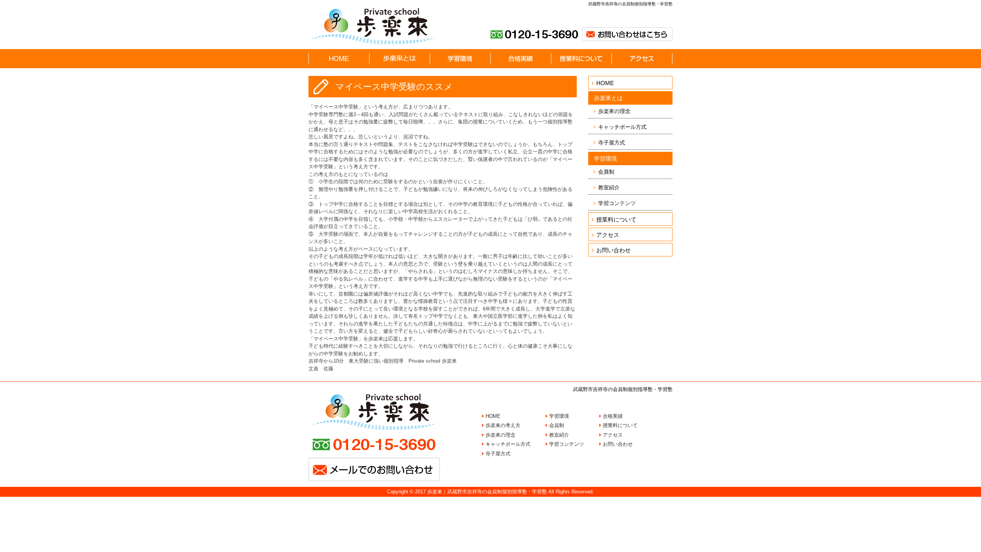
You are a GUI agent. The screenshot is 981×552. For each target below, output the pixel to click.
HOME (605, 83)
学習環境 (558, 416)
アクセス (607, 235)
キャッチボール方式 (622, 127)
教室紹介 (609, 187)
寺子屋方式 (611, 143)
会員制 (606, 172)
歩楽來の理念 (614, 111)
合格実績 (612, 416)
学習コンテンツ (617, 203)
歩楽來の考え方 (502, 425)
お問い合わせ (613, 250)
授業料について (616, 219)
